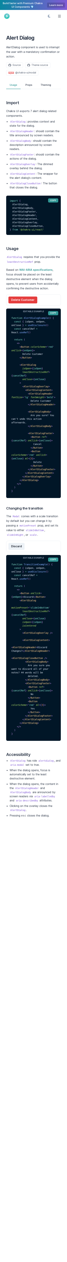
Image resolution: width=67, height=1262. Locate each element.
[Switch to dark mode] (49, 16)
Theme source (39, 64)
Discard (16, 546)
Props (28, 84)
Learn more (56, 5)
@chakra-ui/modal (25, 72)
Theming (46, 84)
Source (17, 64)
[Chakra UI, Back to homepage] (8, 16)
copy (53, 200)
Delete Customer (23, 300)
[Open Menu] (59, 16)
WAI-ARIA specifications (36, 269)
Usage (13, 84)
